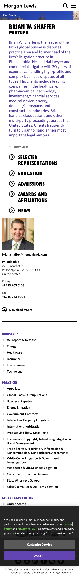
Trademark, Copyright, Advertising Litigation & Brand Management (39, 441)
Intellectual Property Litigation (28, 420)
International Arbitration (24, 426)
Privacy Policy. (26, 529)
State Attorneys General (24, 480)
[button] (65, 5)
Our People (10, 15)
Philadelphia (10, 262)
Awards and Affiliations (32, 197)
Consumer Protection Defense (27, 474)
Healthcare (14, 352)
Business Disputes (19, 401)
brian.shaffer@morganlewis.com (24, 254)
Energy (11, 346)
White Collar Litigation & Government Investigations (33, 460)
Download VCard (21, 310)
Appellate (13, 388)
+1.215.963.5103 (13, 285)
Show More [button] (21, 147)
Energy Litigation (18, 407)
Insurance (14, 359)
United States (16, 504)
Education (30, 173)
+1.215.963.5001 (13, 297)
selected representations (37, 160)
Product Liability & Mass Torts (27, 433)
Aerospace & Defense (21, 340)
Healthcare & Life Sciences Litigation (32, 468)
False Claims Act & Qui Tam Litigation (32, 487)
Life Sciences (16, 365)
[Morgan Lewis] (20, 6)
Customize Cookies (39, 544)
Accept (39, 555)
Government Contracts (22, 414)
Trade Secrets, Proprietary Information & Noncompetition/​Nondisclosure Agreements (37, 451)
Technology (14, 371)
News (24, 210)
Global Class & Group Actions (27, 395)
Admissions (31, 184)
